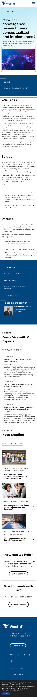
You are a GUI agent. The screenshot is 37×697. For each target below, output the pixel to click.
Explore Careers (18, 604)
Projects (9, 12)
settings (26, 688)
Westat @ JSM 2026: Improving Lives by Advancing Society (18, 385)
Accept (6, 693)
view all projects (11, 444)
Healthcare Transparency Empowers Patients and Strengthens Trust (18, 408)
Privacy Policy (17, 675)
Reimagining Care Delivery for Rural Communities (18, 360)
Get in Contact (18, 574)
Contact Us (18, 646)
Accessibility (16, 669)
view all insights (10, 350)
